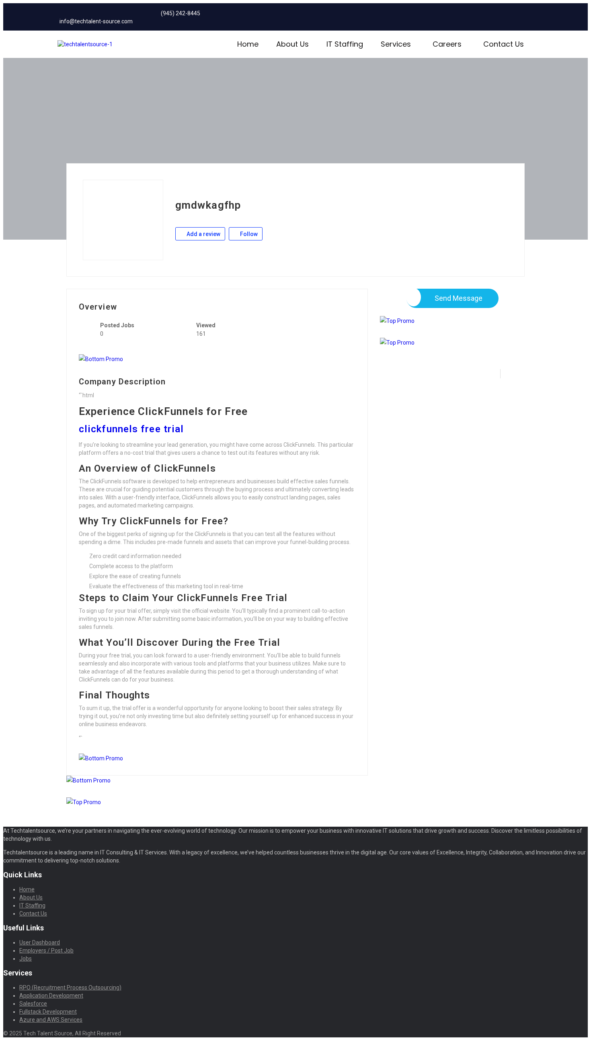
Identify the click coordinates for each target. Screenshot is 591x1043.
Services (396, 44)
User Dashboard (39, 942)
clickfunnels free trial (131, 429)
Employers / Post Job (46, 950)
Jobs (25, 958)
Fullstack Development (48, 1011)
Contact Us (503, 44)
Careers (447, 44)
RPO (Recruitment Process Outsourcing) (70, 987)
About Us (292, 44)
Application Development (51, 995)
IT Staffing (344, 44)
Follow (248, 234)
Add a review (202, 234)
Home (248, 44)
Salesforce (33, 1003)
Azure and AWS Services (50, 1019)
